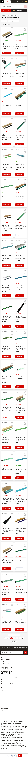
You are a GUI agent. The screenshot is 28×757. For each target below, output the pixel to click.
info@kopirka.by (4, 668)
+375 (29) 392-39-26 (5, 659)
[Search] (25, 6)
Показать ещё (14, 635)
